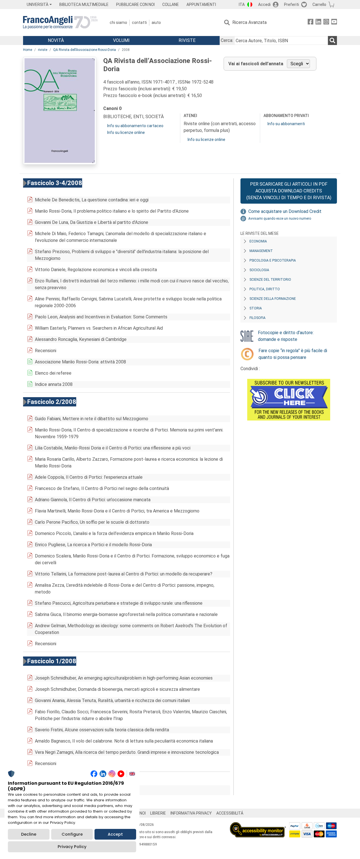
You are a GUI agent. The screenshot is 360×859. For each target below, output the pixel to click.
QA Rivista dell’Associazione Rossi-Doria (84, 50)
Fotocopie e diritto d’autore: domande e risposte (286, 336)
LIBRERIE (158, 813)
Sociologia (259, 270)
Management (261, 251)
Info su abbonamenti (286, 124)
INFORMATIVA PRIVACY (191, 813)
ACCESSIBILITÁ (229, 813)
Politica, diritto (264, 289)
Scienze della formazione (272, 299)
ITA (242, 4)
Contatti (139, 22)
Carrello (319, 4)
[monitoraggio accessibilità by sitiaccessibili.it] (258, 825)
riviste (42, 50)
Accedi (264, 4)
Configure (72, 834)
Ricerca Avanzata (249, 22)
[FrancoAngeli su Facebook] (310, 22)
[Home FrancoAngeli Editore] (60, 22)
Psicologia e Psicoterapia (272, 260)
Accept (115, 834)
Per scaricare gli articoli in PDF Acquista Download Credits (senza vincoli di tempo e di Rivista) (288, 190)
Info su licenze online (126, 132)
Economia (258, 241)
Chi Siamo (118, 22)
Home (27, 50)
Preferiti (291, 4)
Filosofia (257, 318)
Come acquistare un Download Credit (284, 211)
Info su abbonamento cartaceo (135, 125)
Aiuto (156, 22)
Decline (28, 834)
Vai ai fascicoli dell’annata (255, 63)
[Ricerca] (332, 40)
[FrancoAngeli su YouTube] (334, 22)
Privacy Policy (72, 846)
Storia (255, 308)
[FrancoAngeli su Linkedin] (318, 22)
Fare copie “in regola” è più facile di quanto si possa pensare (292, 354)
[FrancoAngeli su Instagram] (326, 22)
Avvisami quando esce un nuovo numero (279, 219)
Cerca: (227, 40)
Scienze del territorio (270, 280)
